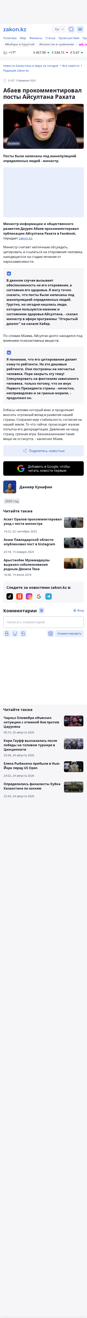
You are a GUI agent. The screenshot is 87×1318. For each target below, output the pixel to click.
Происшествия (68, 38)
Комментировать (69, 633)
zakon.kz (25, 238)
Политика (10, 38)
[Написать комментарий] (43, 622)
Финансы (35, 38)
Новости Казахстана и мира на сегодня (30, 66)
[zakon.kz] (14, 29)
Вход (80, 610)
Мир (23, 38)
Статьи (50, 38)
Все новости (70, 66)
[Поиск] (71, 29)
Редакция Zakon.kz (16, 70)
